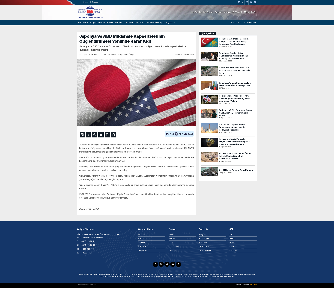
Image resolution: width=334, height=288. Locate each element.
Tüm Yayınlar (174, 246)
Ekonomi (141, 235)
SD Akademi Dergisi (155, 22)
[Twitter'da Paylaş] (88, 134)
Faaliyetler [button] (139, 22)
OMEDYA (253, 285)
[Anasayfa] (90, 12)
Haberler (252, 22)
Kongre (202, 235)
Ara (233, 22)
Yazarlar (129, 22)
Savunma (141, 238)
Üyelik (231, 242)
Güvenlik (141, 242)
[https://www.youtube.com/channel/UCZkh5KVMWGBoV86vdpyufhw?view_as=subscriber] (251, 2)
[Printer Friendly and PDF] (179, 133)
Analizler (172, 238)
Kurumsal (233, 250)
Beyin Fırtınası (204, 246)
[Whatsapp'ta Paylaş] (94, 134)
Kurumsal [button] (82, 22)
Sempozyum (204, 238)
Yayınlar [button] (169, 22)
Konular (110, 22)
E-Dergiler (173, 250)
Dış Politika (142, 250)
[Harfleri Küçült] (113, 134)
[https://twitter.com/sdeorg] (242, 2)
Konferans (203, 242)
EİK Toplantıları (205, 250)
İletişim (86, 2)
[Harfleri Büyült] (107, 134)
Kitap (171, 242)
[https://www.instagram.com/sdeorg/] (247, 2)
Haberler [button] (119, 22)
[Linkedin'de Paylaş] (82, 134)
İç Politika (142, 246)
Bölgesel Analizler (97, 22)
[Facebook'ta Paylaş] (101, 134)
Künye (231, 246)
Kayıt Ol (95, 2)
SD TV (242, 22)
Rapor (171, 235)
